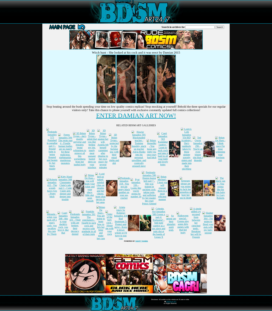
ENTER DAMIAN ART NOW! (136, 115)
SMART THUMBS (141, 241)
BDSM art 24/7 (171, 301)
